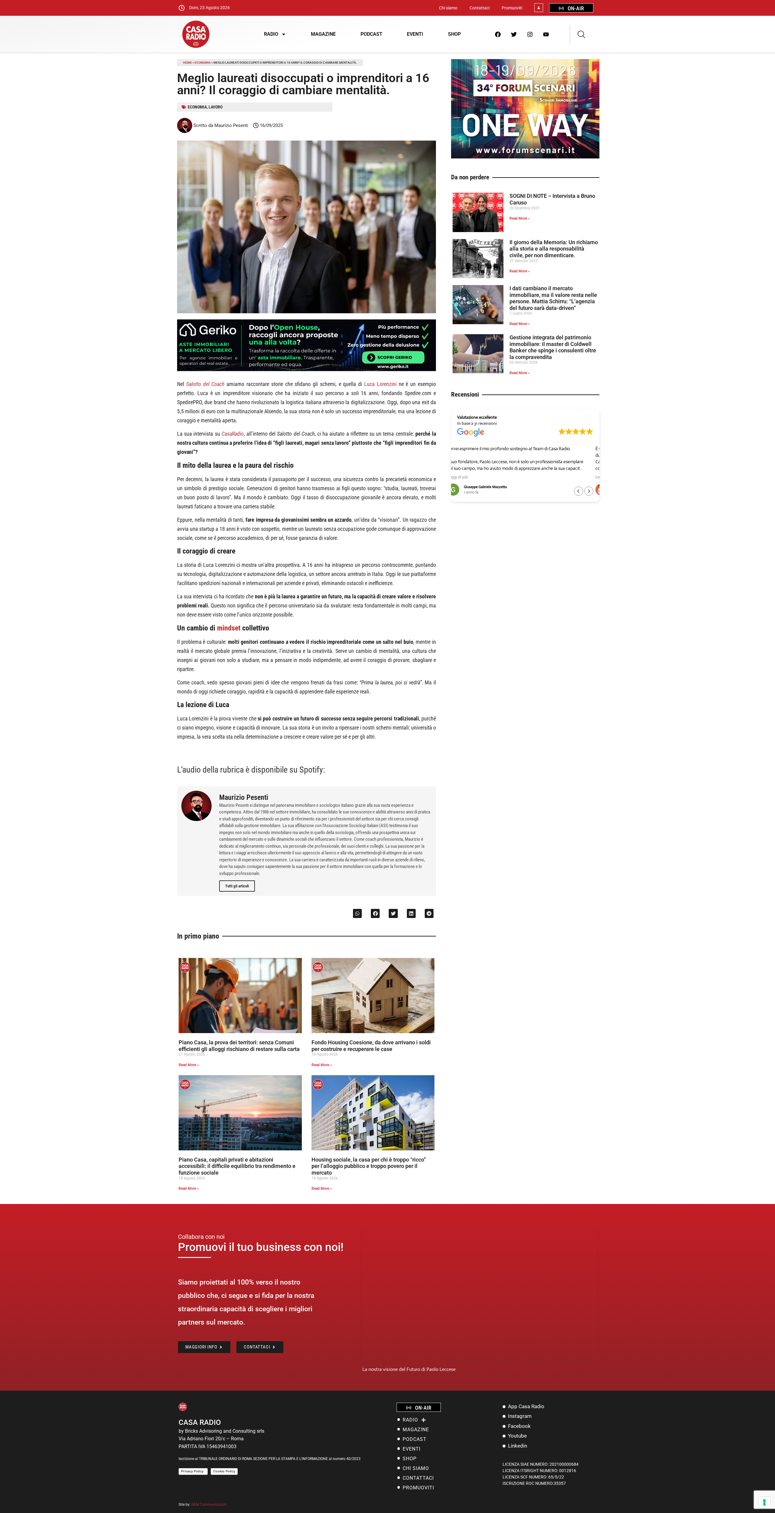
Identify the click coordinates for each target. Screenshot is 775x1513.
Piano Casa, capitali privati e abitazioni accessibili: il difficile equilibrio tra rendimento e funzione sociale (237, 1166)
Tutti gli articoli (237, 886)
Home (187, 62)
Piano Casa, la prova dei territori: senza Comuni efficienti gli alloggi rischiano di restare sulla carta (239, 1045)
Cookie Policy (224, 1471)
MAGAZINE (323, 34)
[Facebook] (498, 34)
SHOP (454, 34)
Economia (203, 62)
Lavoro (216, 107)
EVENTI (415, 34)
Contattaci (480, 7)
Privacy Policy (193, 1471)
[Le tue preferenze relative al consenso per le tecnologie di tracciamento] (764, 1502)
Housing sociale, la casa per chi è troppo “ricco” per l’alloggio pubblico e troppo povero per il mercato (369, 1166)
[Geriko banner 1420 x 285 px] (306, 370)
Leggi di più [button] (467, 477)
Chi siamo (448, 7)
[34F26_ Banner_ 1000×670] (525, 157)
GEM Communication (209, 1504)
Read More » (189, 1065)
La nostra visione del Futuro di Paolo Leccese (409, 1369)
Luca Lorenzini (380, 384)
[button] (357, 913)
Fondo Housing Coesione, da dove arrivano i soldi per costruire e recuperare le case (371, 1045)
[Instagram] (530, 34)
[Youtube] (546, 34)
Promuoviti (512, 7)
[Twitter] (514, 34)
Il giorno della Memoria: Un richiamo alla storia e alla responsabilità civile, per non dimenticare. (554, 248)
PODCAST (371, 34)
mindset (228, 628)
